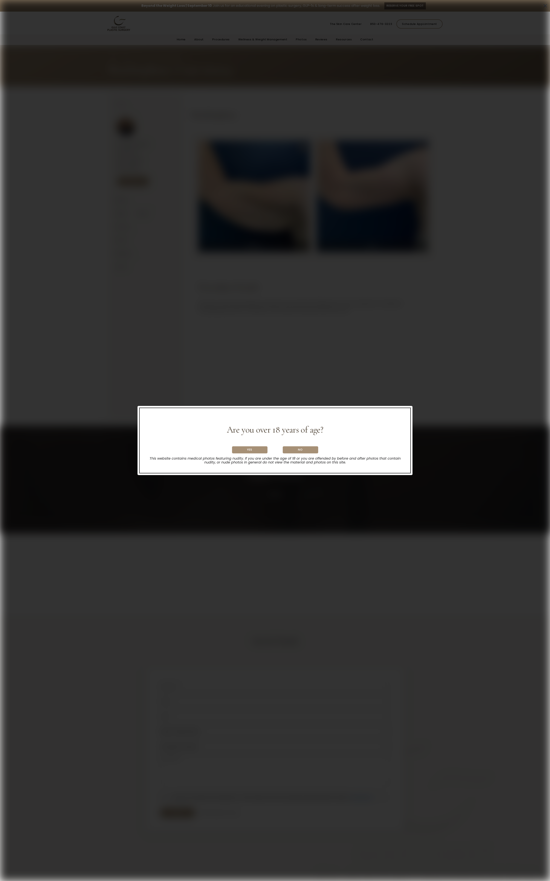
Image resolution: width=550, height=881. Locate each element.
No (300, 449)
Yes (249, 449)
